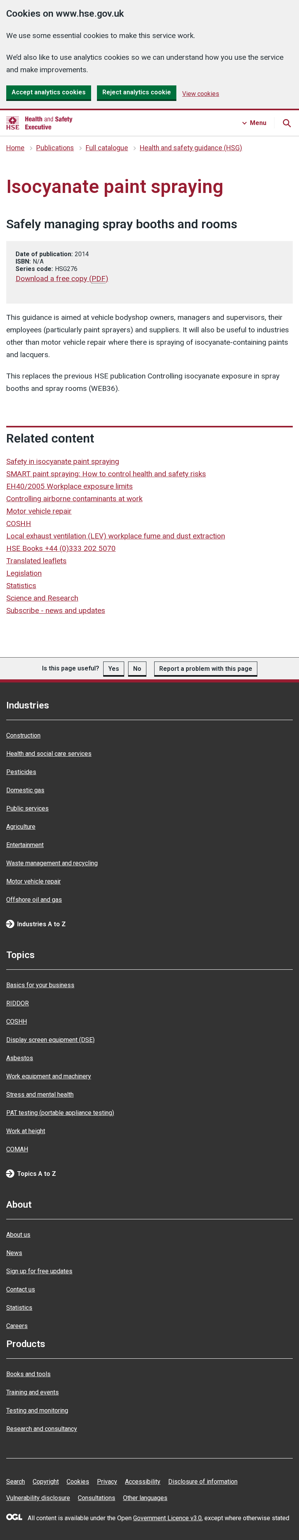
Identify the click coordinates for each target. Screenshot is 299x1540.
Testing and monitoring (37, 1410)
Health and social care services (48, 753)
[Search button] (286, 123)
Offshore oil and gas (34, 899)
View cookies (200, 93)
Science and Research (42, 598)
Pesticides (21, 772)
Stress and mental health (40, 1094)
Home (15, 148)
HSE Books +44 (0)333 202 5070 (61, 548)
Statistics (21, 585)
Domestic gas (25, 790)
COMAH (17, 1149)
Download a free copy (62, 278)
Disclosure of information (202, 1481)
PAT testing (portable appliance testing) (60, 1112)
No (137, 668)
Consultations (96, 1498)
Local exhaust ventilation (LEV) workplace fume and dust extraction (115, 535)
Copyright (46, 1481)
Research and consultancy (41, 1428)
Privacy (107, 1481)
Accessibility (142, 1481)
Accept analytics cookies (49, 92)
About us (18, 1234)
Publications (55, 148)
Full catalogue (107, 148)
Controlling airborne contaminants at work (74, 498)
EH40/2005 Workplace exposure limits (69, 486)
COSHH (18, 523)
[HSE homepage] (39, 123)
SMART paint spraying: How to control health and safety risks (106, 473)
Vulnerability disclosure (38, 1498)
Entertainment (25, 845)
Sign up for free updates (39, 1271)
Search (15, 1481)
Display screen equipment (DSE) (50, 1039)
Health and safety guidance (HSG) (191, 148)
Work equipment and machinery (48, 1076)
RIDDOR (17, 1003)
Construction (23, 735)
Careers (17, 1326)
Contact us (20, 1289)
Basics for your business (40, 985)
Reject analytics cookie (136, 92)
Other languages (145, 1498)
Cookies (78, 1481)
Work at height (25, 1131)
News (14, 1253)
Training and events (32, 1392)
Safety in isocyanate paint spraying (62, 461)
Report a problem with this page (205, 668)
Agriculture (20, 826)
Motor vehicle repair (39, 511)
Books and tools (28, 1374)
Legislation (24, 573)
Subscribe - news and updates (55, 610)
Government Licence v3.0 (167, 1518)
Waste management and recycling (52, 863)
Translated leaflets (36, 560)
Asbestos (19, 1058)
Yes (113, 668)
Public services (27, 808)
